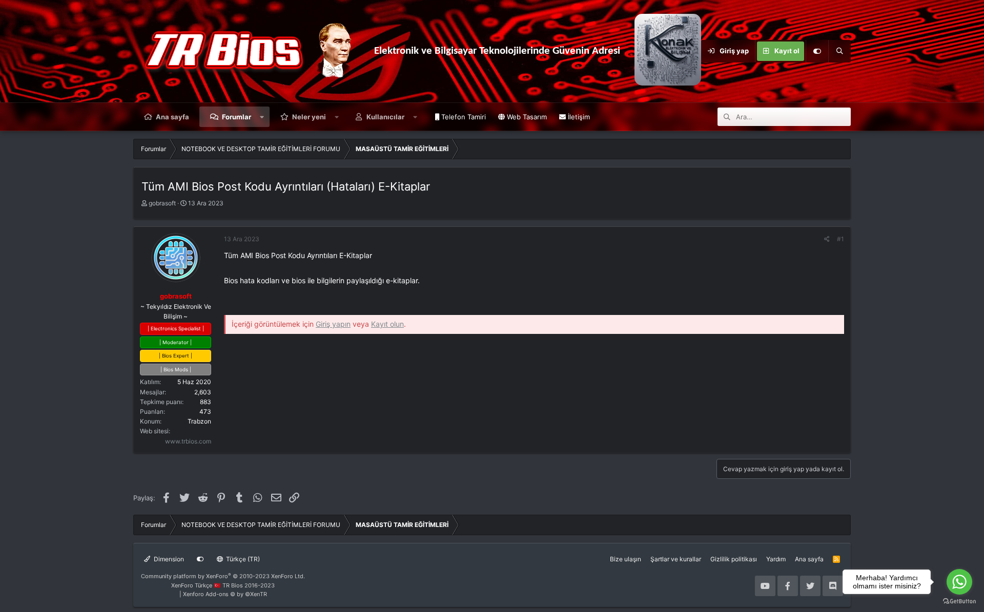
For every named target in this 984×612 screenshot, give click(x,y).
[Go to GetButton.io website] (959, 601)
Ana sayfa (172, 117)
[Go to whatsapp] (959, 582)
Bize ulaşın (625, 559)
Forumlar (236, 117)
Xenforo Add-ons (225, 594)
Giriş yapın (333, 324)
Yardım (776, 559)
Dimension (168, 559)
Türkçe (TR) (242, 559)
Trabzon (199, 421)
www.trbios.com (188, 441)
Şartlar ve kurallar (675, 559)
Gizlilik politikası (733, 559)
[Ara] (839, 51)
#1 (840, 239)
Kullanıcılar (385, 117)
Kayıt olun (387, 324)
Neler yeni (309, 117)
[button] (262, 117)
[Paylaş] (827, 239)
